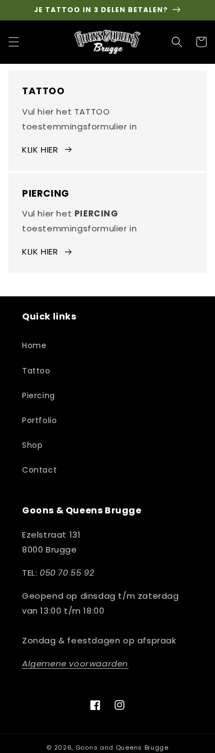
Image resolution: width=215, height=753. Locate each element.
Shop (32, 445)
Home (34, 345)
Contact (39, 469)
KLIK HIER (40, 149)
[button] (14, 42)
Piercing (38, 395)
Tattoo (36, 370)
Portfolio (39, 420)
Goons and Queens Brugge (122, 747)
